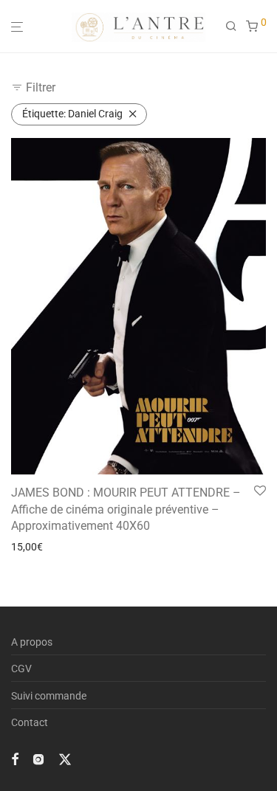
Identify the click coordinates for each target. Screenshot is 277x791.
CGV (21, 668)
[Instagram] (38, 758)
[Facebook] (14, 758)
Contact (29, 722)
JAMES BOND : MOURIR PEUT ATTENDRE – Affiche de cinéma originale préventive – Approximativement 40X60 (126, 509)
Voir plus (27, 547)
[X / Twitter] (65, 758)
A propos (31, 642)
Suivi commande (48, 696)
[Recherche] (235, 26)
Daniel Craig (72, 114)
